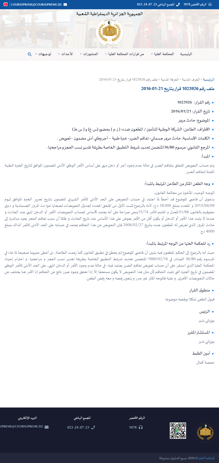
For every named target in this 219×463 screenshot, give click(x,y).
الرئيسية (186, 54)
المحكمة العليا (164, 54)
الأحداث (67, 54)
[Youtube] (6, 4)
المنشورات (90, 54)
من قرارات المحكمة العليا (126, 54)
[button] (29, 54)
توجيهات (44, 54)
